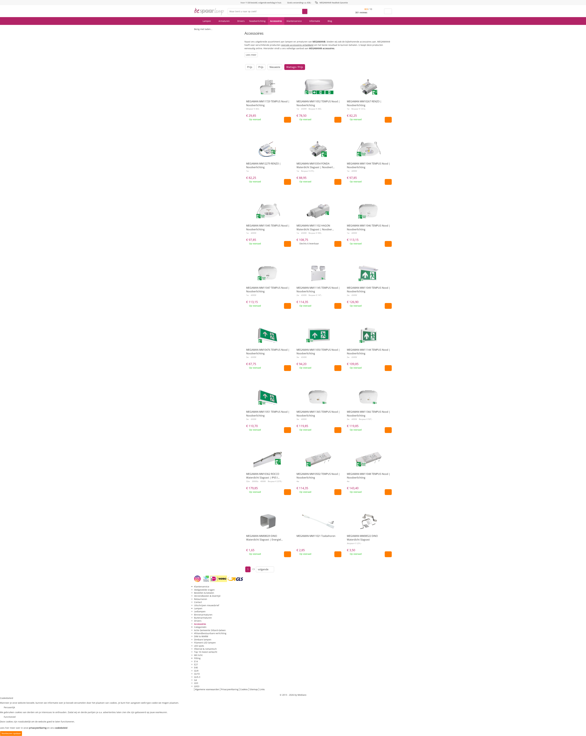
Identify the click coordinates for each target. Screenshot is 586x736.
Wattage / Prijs (294, 67)
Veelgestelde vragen (204, 589)
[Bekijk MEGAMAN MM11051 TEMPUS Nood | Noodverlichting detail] (267, 402)
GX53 (196, 686)
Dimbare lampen (202, 639)
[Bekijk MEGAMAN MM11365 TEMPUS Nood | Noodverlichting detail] (318, 402)
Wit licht (198, 655)
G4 (195, 680)
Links (262, 689)
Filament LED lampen (205, 642)
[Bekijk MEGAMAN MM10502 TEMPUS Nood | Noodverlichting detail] (318, 464)
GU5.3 (197, 677)
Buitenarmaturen (203, 617)
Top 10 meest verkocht (205, 651)
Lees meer (251, 54)
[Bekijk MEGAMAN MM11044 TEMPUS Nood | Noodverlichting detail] (368, 154)
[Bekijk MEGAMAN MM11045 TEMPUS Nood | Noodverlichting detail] (267, 216)
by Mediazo (300, 694)
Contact (198, 602)
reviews (361, 12)
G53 (196, 683)
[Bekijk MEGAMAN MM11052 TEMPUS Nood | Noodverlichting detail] (318, 92)
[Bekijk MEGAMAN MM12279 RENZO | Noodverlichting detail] (267, 154)
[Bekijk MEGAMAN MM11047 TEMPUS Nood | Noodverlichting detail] (267, 278)
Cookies (244, 689)
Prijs (249, 67)
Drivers (241, 21)
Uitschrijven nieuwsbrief (206, 605)
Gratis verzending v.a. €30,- (299, 2)
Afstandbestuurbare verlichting (210, 633)
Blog (330, 21)
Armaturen (224, 21)
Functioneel (10, 716)
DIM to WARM (201, 636)
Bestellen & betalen (204, 592)
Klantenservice (294, 21)
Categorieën (200, 627)
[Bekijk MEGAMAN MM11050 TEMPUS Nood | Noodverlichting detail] (318, 340)
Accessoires (276, 21)
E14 (196, 661)
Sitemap (254, 689)
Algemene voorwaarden (207, 689)
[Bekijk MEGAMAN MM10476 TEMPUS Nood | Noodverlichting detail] (267, 340)
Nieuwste (274, 67)
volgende (264, 569)
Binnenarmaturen (203, 614)
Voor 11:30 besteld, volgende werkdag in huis (261, 2)
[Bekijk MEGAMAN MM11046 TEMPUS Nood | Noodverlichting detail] (368, 216)
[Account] (380, 11)
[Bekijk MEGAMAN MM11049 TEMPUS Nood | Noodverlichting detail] (368, 278)
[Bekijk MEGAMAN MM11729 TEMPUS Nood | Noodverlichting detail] (267, 92)
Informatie (315, 21)
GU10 (197, 673)
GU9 (196, 670)
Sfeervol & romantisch (205, 648)
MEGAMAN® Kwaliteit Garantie (334, 2)
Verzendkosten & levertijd (207, 595)
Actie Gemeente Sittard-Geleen (210, 630)
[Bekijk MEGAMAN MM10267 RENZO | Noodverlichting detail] (368, 92)
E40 (196, 667)
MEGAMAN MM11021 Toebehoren (316, 536)
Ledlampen (200, 611)
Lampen (207, 21)
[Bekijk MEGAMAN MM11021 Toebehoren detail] (318, 526)
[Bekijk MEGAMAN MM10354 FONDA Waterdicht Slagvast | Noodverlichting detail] (318, 154)
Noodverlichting (257, 21)
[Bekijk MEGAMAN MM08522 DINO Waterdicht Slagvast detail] (368, 526)
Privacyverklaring (229, 689)
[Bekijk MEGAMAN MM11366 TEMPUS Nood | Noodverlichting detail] (368, 402)
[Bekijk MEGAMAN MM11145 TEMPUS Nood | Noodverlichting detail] (318, 278)
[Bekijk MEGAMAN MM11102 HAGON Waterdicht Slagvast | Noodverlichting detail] (318, 216)
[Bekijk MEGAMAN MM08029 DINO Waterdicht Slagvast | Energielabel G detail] (267, 526)
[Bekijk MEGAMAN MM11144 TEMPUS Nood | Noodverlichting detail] (368, 340)
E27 (196, 664)
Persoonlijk (9, 707)
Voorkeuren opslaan (11, 733)
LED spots (199, 645)
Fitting (197, 658)
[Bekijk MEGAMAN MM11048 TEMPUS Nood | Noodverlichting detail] (368, 464)
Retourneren (200, 599)
